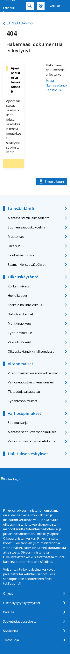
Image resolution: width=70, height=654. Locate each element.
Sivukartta (10, 631)
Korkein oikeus (19, 286)
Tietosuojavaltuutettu (24, 391)
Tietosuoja (11, 640)
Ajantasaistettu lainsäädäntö (29, 218)
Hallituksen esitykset (28, 453)
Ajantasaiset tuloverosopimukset (32, 432)
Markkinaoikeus (20, 323)
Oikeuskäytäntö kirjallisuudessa (31, 351)
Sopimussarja (18, 422)
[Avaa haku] (30, 6)
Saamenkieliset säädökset (27, 264)
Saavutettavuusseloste (19, 621)
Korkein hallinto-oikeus (25, 305)
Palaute (8, 612)
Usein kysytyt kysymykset (21, 603)
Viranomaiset (20, 363)
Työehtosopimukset (22, 401)
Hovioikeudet (17, 295)
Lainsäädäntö (19, 23)
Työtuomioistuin (20, 333)
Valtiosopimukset (24, 413)
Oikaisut (14, 246)
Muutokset (16, 236)
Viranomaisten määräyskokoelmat (33, 373)
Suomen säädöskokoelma (26, 227)
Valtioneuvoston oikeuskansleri (31, 382)
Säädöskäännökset (22, 255)
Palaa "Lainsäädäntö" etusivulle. (56, 85)
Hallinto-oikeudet (20, 314)
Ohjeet (8, 593)
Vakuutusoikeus (20, 342)
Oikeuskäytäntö (23, 276)
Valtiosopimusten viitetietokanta (31, 441)
